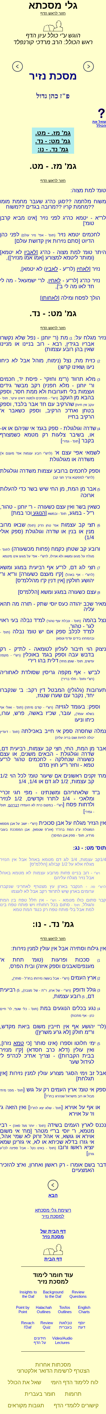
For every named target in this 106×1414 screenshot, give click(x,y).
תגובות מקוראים (26, 1405)
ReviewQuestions (78, 1294)
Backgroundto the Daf (53, 1294)
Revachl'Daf (27, 1325)
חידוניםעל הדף (40, 1340)
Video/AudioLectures (62, 1340)
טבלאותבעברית (65, 1325)
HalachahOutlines (44, 1309)
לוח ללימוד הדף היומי (74, 1382)
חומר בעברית (40, 1394)
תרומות (73, 1394)
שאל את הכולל (24, 1382)
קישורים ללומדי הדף (76, 1405)
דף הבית (53, 1259)
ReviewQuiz (46, 1325)
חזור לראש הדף (53, 13)
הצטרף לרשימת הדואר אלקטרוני (53, 1371)
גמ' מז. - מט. (53, 132)
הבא (53, 1195)
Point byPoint (23, 1309)
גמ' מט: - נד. (52, 141)
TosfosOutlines (65, 1309)
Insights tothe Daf (28, 1294)
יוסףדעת (81, 1325)
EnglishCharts (84, 1309)
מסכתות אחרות (53, 1365)
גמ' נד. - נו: (53, 149)
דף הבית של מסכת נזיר (53, 1234)
